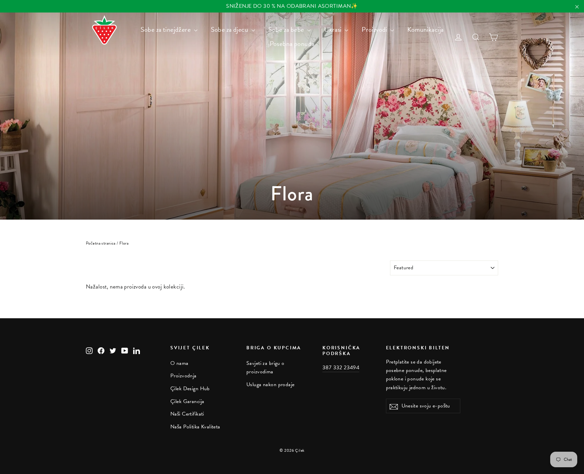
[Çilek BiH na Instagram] (89, 349)
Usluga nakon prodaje (270, 384)
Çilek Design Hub (190, 388)
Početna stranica (101, 243)
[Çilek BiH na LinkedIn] (136, 349)
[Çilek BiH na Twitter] (113, 349)
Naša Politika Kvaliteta (195, 427)
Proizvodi (375, 29)
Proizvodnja (183, 376)
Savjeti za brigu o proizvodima (265, 367)
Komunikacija (425, 29)
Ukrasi (333, 29)
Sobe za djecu (230, 29)
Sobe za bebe (287, 29)
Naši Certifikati (187, 414)
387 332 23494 (340, 368)
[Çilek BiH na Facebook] (101, 349)
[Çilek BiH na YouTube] (124, 349)
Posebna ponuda (292, 44)
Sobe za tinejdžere (166, 29)
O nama (179, 363)
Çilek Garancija (187, 401)
